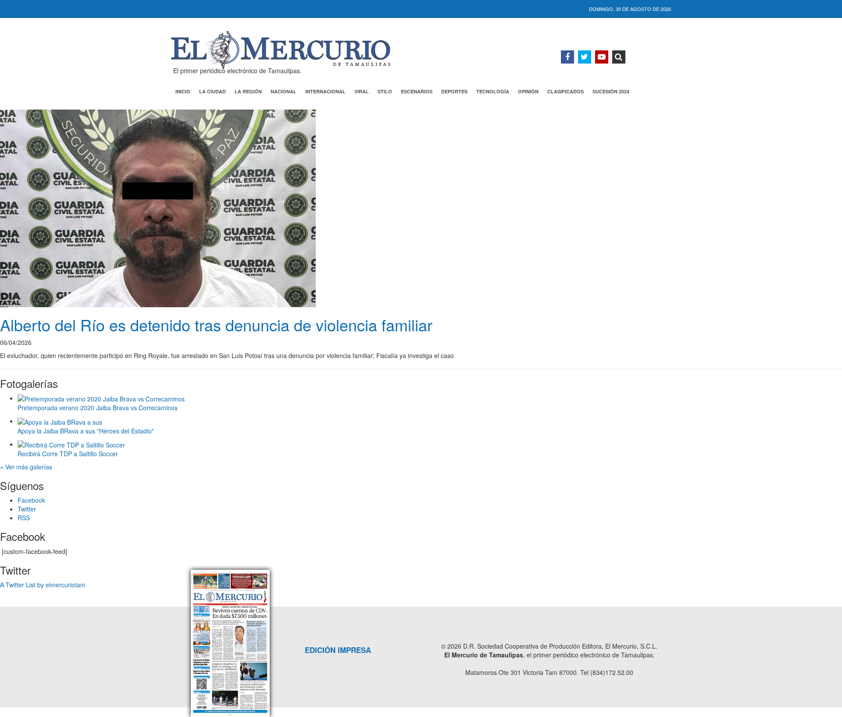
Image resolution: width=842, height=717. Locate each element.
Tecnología (492, 91)
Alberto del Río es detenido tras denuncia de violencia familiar (216, 324)
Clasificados (565, 91)
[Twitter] (584, 57)
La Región (248, 91)
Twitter (27, 508)
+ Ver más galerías (26, 466)
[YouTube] (601, 57)
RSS (24, 517)
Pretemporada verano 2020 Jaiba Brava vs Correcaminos (98, 407)
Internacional (325, 91)
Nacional (283, 91)
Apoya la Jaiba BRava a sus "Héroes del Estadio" (86, 430)
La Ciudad (212, 91)
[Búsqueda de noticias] (618, 57)
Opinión (528, 91)
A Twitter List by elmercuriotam (43, 584)
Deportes (454, 91)
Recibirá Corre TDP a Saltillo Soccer (68, 453)
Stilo (385, 91)
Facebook (31, 500)
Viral (361, 91)
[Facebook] (567, 57)
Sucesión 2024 (610, 91)
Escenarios (416, 91)
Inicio (182, 91)
